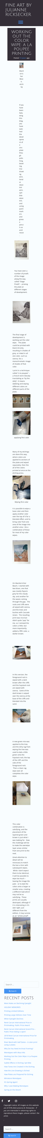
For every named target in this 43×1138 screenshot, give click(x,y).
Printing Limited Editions (14, 1011)
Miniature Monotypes (12, 1078)
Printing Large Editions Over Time (17, 1015)
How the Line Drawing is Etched (17, 1070)
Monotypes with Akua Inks (14, 1052)
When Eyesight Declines (13, 1019)
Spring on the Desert (12, 1090)
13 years (22, 58)
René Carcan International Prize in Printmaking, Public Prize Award (18, 1023)
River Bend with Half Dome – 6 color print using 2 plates (20, 1043)
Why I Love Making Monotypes (16, 1086)
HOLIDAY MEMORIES (12, 1007)
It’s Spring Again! (11, 1082)
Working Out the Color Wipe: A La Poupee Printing (21, 43)
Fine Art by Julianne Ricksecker (18, 10)
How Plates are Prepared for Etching (18, 1074)
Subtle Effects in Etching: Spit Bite (17, 1063)
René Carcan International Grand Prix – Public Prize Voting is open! (19, 1030)
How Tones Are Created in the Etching (19, 1067)
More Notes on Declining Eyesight (17, 1003)
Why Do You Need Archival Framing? (18, 1048)
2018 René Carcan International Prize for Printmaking (20, 1036)
